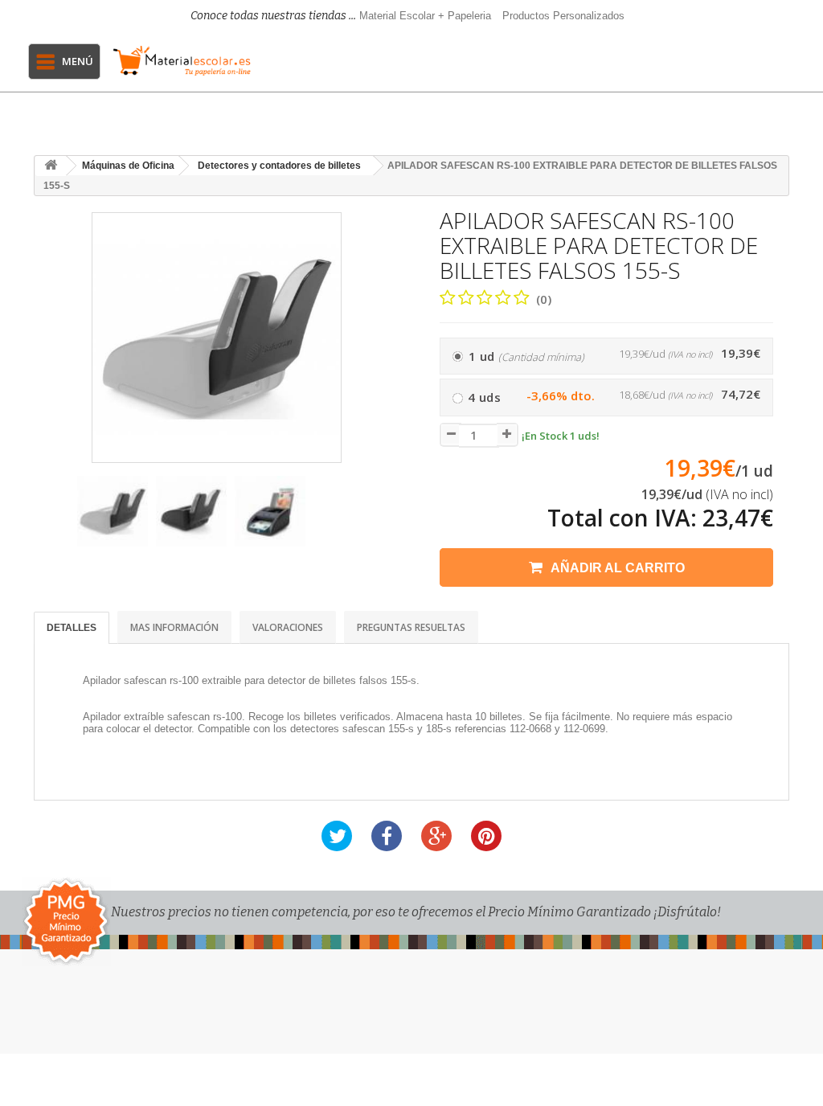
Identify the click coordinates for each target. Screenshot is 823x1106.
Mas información (174, 627)
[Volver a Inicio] (50, 166)
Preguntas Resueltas (411, 627)
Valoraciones (287, 627)
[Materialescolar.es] (182, 61)
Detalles (71, 627)
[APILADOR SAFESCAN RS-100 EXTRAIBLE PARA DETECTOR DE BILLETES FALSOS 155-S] (112, 511)
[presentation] (49, 519)
